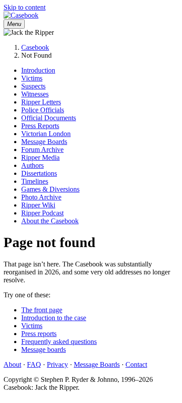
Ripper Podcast (42, 213)
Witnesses (35, 94)
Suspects (33, 86)
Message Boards (44, 141)
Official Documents (48, 118)
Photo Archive (41, 197)
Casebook (35, 47)
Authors (32, 165)
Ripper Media (40, 157)
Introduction (38, 70)
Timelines (34, 181)
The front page (41, 310)
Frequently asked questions (59, 341)
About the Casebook (50, 221)
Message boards (43, 349)
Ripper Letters (41, 102)
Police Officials (42, 110)
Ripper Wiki (38, 205)
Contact (136, 364)
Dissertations (39, 173)
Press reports (39, 333)
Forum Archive (42, 149)
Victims (31, 78)
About (12, 364)
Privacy (57, 364)
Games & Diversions (50, 189)
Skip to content (25, 7)
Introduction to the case (53, 318)
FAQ (34, 364)
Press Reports (40, 125)
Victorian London (46, 133)
